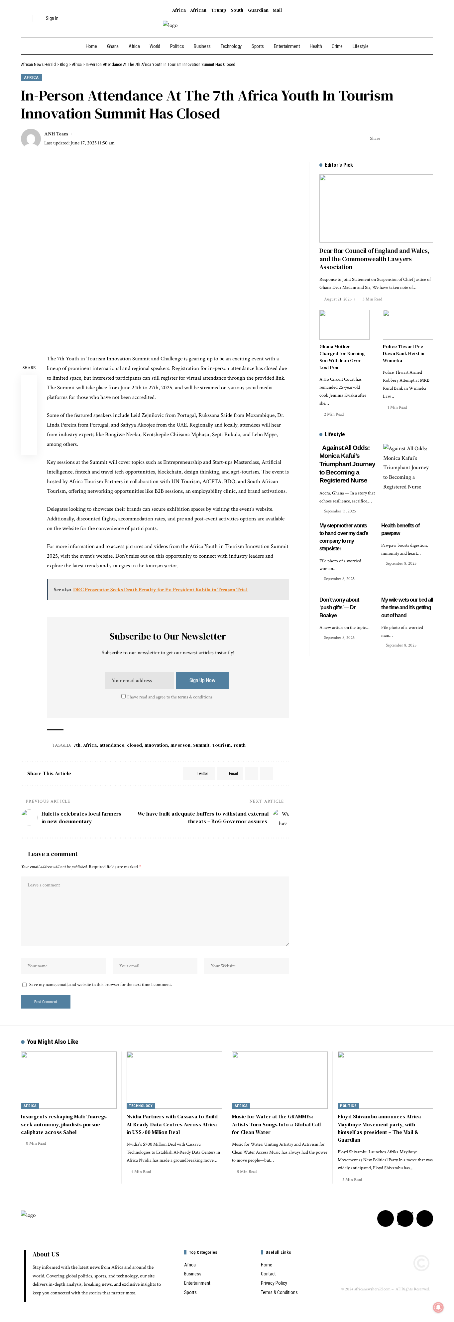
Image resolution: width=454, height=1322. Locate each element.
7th (76, 745)
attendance (111, 745)
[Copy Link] (407, 138)
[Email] (397, 138)
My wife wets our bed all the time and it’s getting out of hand (407, 607)
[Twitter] (419, 18)
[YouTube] (428, 18)
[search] (26, 18)
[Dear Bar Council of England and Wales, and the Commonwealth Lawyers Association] (376, 208)
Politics (348, 1106)
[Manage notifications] (438, 1307)
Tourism (221, 745)
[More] (428, 138)
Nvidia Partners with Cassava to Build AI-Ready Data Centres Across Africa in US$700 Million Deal (172, 1124)
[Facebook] (410, 18)
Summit (201, 745)
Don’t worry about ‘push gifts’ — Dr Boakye (339, 607)
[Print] (418, 138)
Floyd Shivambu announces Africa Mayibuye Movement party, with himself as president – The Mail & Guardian (379, 1128)
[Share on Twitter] (387, 138)
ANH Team (56, 134)
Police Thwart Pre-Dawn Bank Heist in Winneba (404, 353)
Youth (239, 745)
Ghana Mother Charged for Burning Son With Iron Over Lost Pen (342, 357)
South (237, 10)
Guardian (258, 10)
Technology (141, 1106)
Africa (179, 10)
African (198, 10)
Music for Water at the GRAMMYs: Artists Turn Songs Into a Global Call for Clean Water (276, 1124)
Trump (218, 10)
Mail (277, 10)
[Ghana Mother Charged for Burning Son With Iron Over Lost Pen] (344, 325)
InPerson (180, 745)
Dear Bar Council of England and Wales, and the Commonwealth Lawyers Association (374, 258)
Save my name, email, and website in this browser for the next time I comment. (100, 985)
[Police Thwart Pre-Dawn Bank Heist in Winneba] (408, 325)
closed (134, 745)
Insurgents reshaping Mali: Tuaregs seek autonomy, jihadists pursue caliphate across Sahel (64, 1124)
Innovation (156, 745)
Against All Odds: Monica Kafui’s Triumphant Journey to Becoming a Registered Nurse (347, 464)
